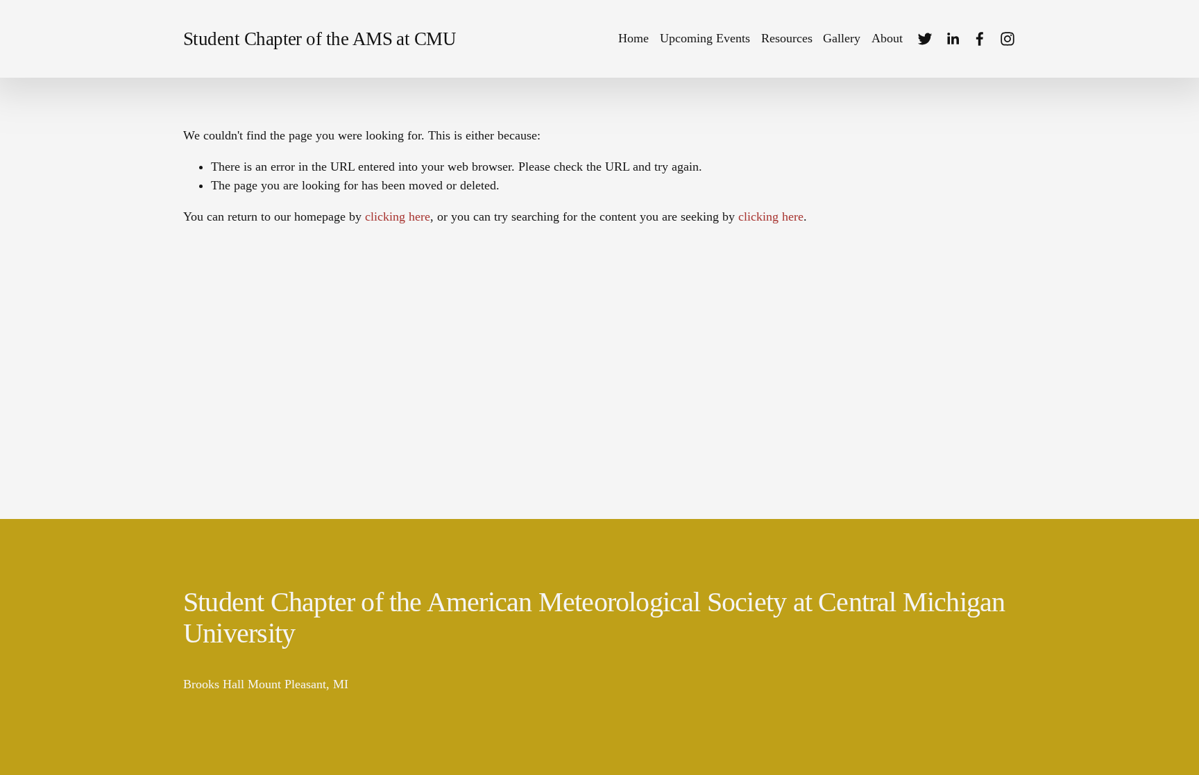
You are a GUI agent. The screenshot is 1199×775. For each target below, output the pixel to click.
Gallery (841, 38)
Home (633, 38)
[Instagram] (1007, 39)
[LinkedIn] (952, 39)
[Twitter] (925, 39)
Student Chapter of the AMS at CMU (319, 38)
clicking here (397, 216)
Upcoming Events (705, 38)
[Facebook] (979, 39)
